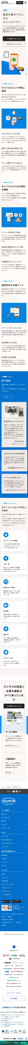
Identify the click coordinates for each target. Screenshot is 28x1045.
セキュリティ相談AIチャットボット (7, 1018)
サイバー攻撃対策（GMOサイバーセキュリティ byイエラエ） (12, 1022)
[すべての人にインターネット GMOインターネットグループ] (12, 1039)
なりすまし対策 (20, 1024)
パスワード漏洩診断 (4, 1016)
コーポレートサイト (11, 993)
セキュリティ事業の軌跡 (5, 1026)
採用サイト (19, 993)
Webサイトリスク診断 (14, 1016)
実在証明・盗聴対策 (4, 1020)
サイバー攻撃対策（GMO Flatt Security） (8, 1024)
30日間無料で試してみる (14, 39)
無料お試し (19, 2)
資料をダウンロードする (14, 44)
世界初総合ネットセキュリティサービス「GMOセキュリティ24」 (12, 1015)
